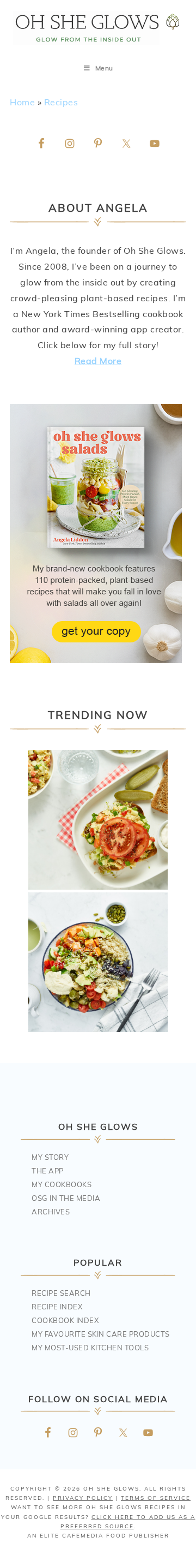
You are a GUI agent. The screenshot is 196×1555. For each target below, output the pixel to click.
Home (22, 102)
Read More (98, 360)
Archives (51, 1211)
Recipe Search (61, 1293)
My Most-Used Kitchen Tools (90, 1347)
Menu (104, 68)
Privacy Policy (83, 1497)
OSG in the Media (66, 1198)
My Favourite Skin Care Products (101, 1334)
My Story (50, 1157)
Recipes (61, 102)
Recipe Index (57, 1306)
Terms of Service (156, 1497)
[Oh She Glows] (98, 28)
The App (48, 1170)
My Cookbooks (61, 1184)
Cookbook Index (65, 1320)
